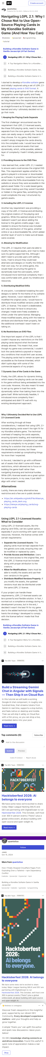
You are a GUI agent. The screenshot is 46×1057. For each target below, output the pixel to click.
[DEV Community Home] (9, 3)
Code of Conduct (16, 758)
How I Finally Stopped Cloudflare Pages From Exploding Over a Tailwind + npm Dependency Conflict (21, 872)
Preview (21, 751)
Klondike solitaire (30, 82)
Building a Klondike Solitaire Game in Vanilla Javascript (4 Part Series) (21, 50)
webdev (6, 38)
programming (29, 38)
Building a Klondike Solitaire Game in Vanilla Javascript (20, 885)
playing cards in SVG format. (23, 88)
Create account (36, 3)
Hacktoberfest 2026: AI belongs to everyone (19, 797)
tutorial (5, 41)
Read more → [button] (9, 726)
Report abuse (31, 758)
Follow (23, 847)
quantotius (12, 9)
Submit (10, 751)
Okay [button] (6, 1053)
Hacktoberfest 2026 (11, 813)
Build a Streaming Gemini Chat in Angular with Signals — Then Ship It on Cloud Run (23, 691)
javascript (16, 38)
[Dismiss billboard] (42, 1005)
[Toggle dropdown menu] (42, 661)
